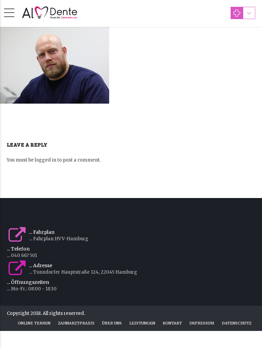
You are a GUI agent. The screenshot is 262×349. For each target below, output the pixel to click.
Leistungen (142, 323)
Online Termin (34, 323)
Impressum (201, 323)
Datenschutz (236, 323)
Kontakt (172, 323)
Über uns (112, 323)
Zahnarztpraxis (76, 323)
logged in (45, 160)
